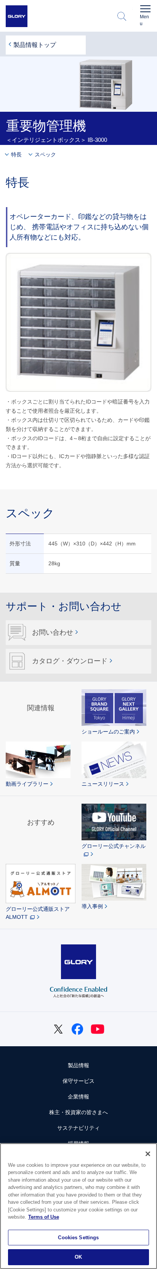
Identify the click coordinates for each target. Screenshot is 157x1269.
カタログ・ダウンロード (69, 661)
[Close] (147, 1153)
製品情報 (78, 1065)
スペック (45, 154)
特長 (16, 154)
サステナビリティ (78, 1128)
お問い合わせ (52, 632)
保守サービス (78, 1081)
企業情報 (78, 1097)
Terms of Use (43, 1217)
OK (78, 1257)
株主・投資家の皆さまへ (78, 1112)
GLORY (16, 16)
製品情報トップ (34, 45)
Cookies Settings (78, 1237)
